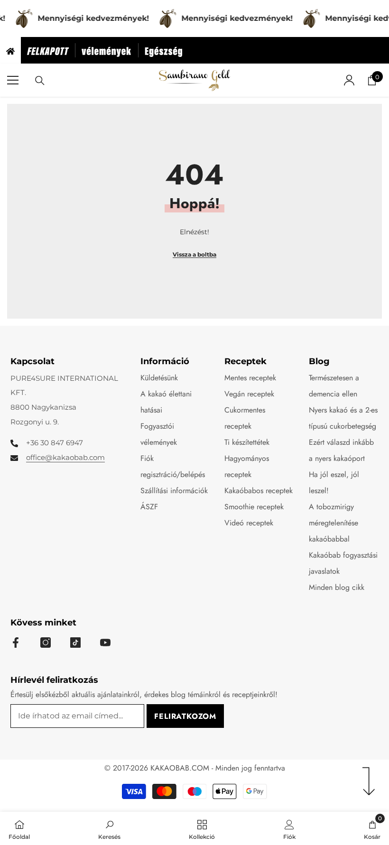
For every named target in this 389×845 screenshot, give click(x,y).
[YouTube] (105, 642)
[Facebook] (15, 642)
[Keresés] (40, 80)
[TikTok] (75, 642)
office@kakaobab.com (65, 457)
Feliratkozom (185, 716)
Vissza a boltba (194, 254)
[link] (109, 828)
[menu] (13, 80)
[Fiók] (349, 80)
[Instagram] (45, 642)
